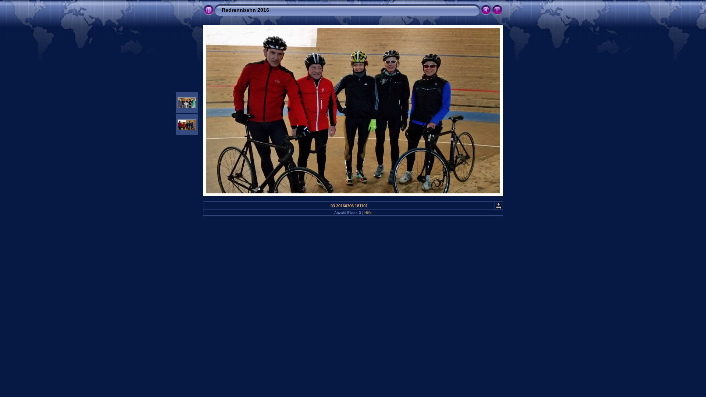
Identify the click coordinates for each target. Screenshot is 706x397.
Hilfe (368, 213)
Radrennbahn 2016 (245, 10)
